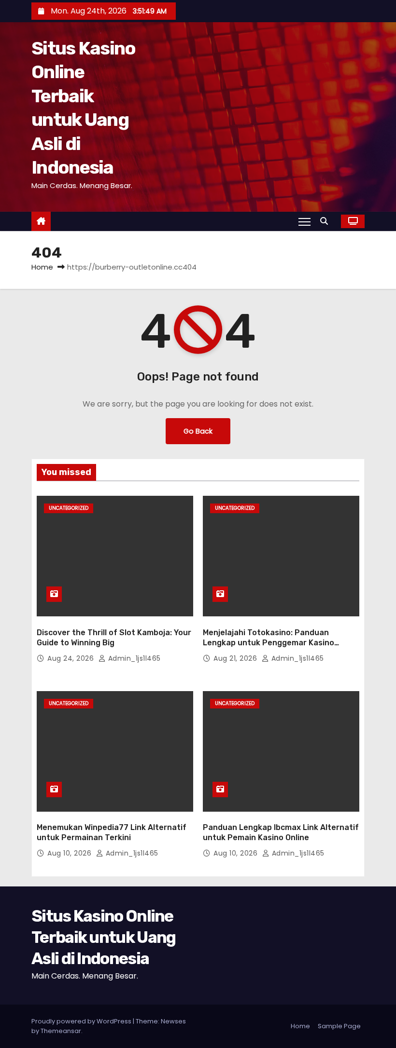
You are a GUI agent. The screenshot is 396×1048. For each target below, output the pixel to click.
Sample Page (339, 1026)
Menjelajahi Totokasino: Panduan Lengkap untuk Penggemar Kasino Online (268, 643)
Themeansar (61, 1030)
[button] (326, 221)
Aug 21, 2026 (236, 658)
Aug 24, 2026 (71, 658)
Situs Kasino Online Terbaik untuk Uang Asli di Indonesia (103, 937)
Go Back (198, 431)
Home (42, 267)
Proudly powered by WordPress (82, 1021)
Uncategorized (68, 508)
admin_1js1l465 (133, 658)
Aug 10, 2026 (70, 853)
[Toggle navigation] (304, 221)
